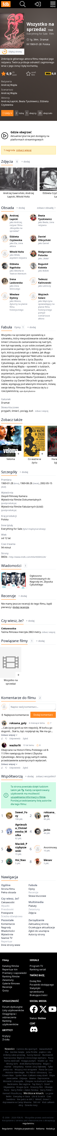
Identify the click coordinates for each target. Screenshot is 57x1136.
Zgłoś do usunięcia (38, 931)
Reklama (40, 1128)
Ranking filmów (11, 976)
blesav (48, 860)
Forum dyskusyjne (12, 1006)
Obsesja (48, 1087)
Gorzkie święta (17, 1052)
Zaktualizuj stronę (38, 924)
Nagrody (6, 927)
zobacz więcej (23, 150)
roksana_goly (17, 723)
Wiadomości (11, 565)
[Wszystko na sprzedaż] (10, 662)
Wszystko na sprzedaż (13, 335)
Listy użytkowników (13, 1010)
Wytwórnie (7, 934)
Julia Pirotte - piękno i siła (38, 1052)
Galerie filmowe (11, 983)
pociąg (24, 410)
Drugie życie (22, 1087)
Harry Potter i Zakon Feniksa (24, 1090)
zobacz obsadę (45, 207)
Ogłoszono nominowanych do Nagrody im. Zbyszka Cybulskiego (41, 580)
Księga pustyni (28, 1060)
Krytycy (6, 1036)
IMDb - (23, 556)
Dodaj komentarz (43, 714)
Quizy (5, 990)
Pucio (6, 1090)
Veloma (11, 459)
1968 (50, 30)
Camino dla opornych (27, 1049)
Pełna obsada (8, 892)
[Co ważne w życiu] (34, 441)
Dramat (44, 39)
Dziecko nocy (31, 1105)
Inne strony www (10, 945)
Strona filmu (8, 888)
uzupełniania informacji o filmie (28, 797)
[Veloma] (10, 441)
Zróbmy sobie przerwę (14, 1055)
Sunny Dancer (34, 1055)
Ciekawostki (7, 902)
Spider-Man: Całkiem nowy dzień (31, 1075)
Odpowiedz (14, 738)
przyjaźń (6, 410)
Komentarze (8, 924)
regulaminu (28, 1123)
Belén (9, 1096)
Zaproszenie (43, 1078)
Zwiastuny (8, 980)
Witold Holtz (23, 196)
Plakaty (32, 905)
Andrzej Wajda (16, 366)
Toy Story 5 (37, 1084)
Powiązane (7, 912)
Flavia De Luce (46, 1069)
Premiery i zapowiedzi (14, 973)
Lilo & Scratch (38, 1096)
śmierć (15, 410)
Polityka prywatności (24, 1128)
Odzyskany (18, 1066)
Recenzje (8, 595)
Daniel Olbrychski (27, 380)
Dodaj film (35, 981)
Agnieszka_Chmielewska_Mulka (21, 830)
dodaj (27, 161)
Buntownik (47, 1055)
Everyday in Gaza (21, 1096)
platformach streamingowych (27, 139)
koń (31, 410)
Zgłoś (25, 738)
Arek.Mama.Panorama (30, 1063)
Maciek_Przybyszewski (21, 847)
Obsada (7, 207)
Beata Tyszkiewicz (36, 377)
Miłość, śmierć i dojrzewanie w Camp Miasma (27, 1101)
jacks (47, 830)
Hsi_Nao (20, 860)
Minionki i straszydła (13, 1081)
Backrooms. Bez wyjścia (18, 1084)
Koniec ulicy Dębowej (35, 1066)
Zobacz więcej (8, 735)
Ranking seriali (38, 969)
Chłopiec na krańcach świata (39, 1081)
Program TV (36, 966)
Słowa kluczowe (37, 896)
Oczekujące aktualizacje (41, 927)
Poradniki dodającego (42, 984)
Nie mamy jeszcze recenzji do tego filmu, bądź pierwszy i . (26, 605)
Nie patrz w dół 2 (25, 1099)
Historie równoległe (15, 1072)
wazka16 (15, 745)
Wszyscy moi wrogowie (26, 1069)
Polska (46, 44)
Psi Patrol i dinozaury (36, 1072)
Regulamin (7, 1128)
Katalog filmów (10, 966)
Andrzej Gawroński (13, 193)
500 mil (36, 1102)
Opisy (19, 327)
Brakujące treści (38, 995)
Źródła (6, 1039)
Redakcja (50, 1128)
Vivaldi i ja (43, 1060)
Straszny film (36, 1087)
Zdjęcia (7, 161)
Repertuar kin (10, 969)
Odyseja (23, 1078)
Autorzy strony (36, 934)
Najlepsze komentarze (16, 715)
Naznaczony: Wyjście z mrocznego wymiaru (25, 1057)
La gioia (49, 1093)
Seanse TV (6, 938)
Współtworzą (12, 776)
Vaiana (32, 1078)
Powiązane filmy (14, 640)
